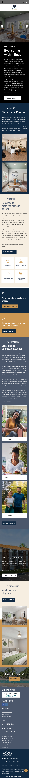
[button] (23, 2)
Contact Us (4, 765)
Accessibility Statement (13, 765)
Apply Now (15, 679)
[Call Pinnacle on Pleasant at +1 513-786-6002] (26, 2)
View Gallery (7, 600)
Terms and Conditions (7, 761)
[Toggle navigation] (2, 2)
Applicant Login (14, 758)
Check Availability (12, 98)
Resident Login (9, 331)
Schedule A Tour (8, 575)
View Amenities (8, 252)
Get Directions (8, 523)
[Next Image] (27, 26)
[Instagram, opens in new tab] (6, 704)
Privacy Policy (16, 761)
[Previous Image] (2, 26)
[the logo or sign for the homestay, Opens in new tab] (7, 754)
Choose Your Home (9, 306)
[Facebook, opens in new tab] (3, 704)
